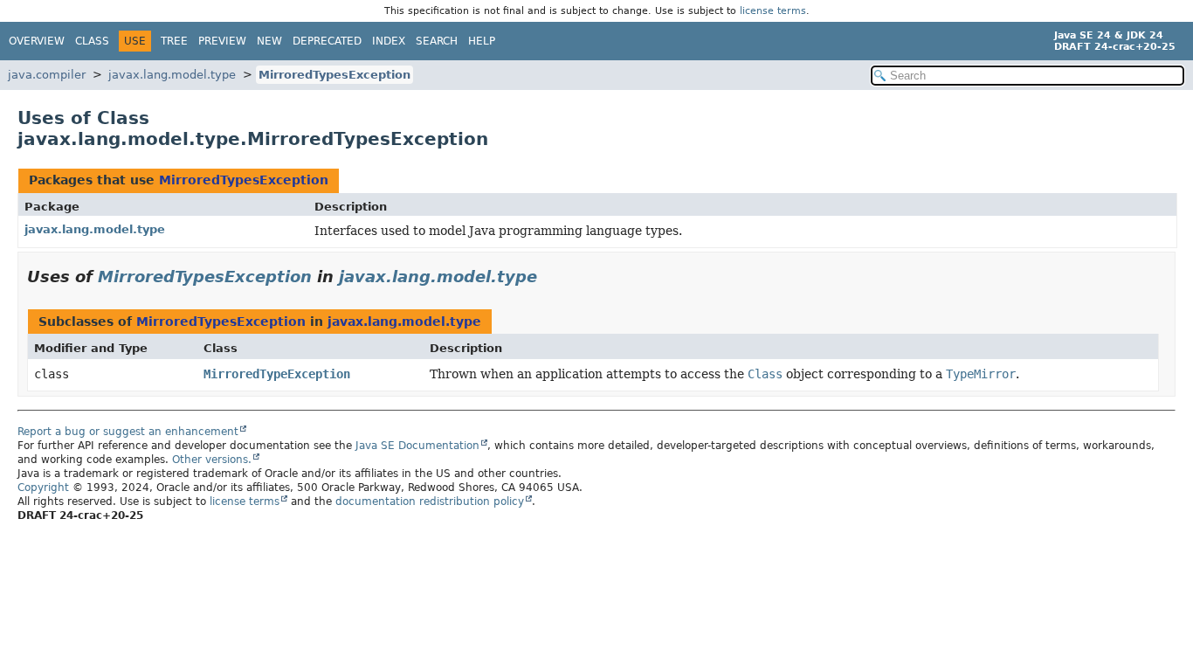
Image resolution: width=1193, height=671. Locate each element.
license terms (773, 11)
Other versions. (212, 459)
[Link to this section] (549, 276)
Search (437, 41)
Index (388, 41)
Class (92, 41)
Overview (37, 41)
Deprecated (327, 41)
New (269, 41)
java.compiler (47, 74)
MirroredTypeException (276, 374)
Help (481, 41)
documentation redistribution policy (429, 501)
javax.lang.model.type (172, 74)
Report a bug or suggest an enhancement (127, 431)
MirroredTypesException (334, 74)
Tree (174, 41)
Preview (222, 41)
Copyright (43, 487)
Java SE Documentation (417, 445)
